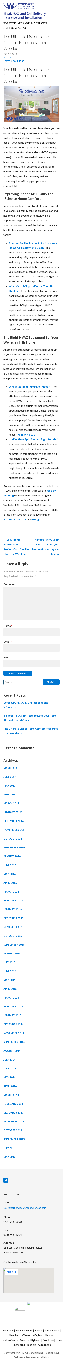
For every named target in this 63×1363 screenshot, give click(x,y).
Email (7, 641)
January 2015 (12, 1015)
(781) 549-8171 (26, 434)
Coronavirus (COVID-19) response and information (25, 705)
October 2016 (12, 838)
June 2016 (9, 865)
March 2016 (11, 891)
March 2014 (11, 1094)
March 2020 (11, 767)
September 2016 (14, 847)
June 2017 (9, 776)
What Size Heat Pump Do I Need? (29, 386)
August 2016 (12, 856)
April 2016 (10, 882)
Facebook (9, 519)
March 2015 (11, 997)
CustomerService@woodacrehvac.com (24, 1207)
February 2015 (13, 1006)
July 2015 (9, 962)
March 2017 (11, 803)
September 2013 (14, 1139)
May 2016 (9, 873)
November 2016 (13, 829)
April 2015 (10, 988)
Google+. (38, 519)
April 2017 (10, 794)
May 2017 (9, 785)
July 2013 (9, 1147)
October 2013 (12, 1130)
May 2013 (9, 1156)
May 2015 (9, 979)
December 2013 (13, 1112)
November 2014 (13, 1033)
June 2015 (9, 971)
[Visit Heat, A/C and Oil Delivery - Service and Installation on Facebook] (5, 1181)
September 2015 (14, 944)
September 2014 (14, 1041)
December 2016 (13, 820)
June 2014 (9, 1068)
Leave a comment (14, 61)
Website (8, 657)
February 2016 (13, 900)
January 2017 (12, 812)
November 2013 (13, 1121)
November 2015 (13, 926)
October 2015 (12, 935)
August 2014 (12, 1050)
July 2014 (9, 1059)
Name (7, 625)
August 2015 (12, 953)
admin (7, 57)
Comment (9, 584)
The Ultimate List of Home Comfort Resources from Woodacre (26, 75)
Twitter (21, 519)
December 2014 (13, 1024)
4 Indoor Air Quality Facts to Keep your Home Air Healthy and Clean (30, 718)
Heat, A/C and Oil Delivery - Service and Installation (24, 15)
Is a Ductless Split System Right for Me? (33, 439)
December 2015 (13, 918)
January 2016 (12, 909)
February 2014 (13, 1103)
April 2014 (10, 1086)
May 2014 (9, 1077)
